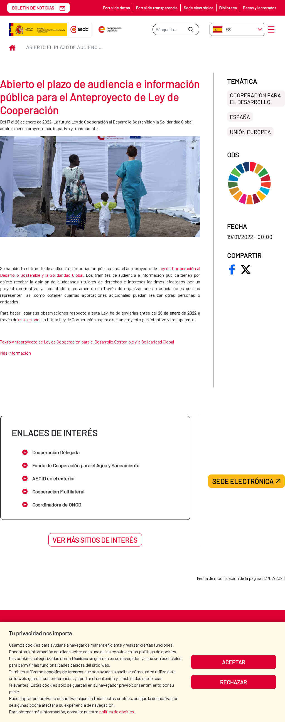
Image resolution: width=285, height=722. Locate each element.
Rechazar (233, 682)
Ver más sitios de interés (95, 540)
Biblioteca (228, 7)
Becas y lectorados (259, 7)
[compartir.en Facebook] (232, 269)
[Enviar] (190, 29)
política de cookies (116, 711)
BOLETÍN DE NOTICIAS (33, 7)
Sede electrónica (198, 7)
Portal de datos (116, 7)
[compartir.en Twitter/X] (246, 269)
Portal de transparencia (157, 7)
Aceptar (233, 662)
